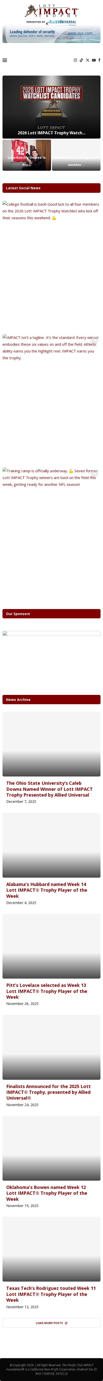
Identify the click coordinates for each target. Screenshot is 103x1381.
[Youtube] (94, 60)
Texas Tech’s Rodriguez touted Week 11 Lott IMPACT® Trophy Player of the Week (51, 1294)
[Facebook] (99, 60)
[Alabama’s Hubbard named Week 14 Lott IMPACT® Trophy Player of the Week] (51, 845)
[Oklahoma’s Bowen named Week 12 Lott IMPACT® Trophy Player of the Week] (51, 1148)
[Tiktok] (81, 60)
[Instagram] (75, 60)
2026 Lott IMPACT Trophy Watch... (51, 133)
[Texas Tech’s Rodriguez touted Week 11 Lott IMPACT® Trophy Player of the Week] (51, 1249)
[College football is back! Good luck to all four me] (51, 266)
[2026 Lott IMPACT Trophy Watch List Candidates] (51, 107)
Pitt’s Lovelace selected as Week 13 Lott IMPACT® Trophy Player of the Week (46, 991)
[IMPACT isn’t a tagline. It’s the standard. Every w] (51, 399)
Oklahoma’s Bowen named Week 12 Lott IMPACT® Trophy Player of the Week (46, 1193)
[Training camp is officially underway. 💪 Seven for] (51, 532)
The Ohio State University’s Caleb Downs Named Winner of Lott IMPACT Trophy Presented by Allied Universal (49, 789)
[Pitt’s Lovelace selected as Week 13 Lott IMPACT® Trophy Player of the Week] (51, 946)
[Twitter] (88, 60)
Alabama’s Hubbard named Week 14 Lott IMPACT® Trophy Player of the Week (46, 890)
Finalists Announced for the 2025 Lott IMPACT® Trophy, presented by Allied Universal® (48, 1092)
